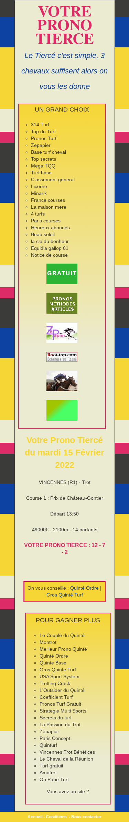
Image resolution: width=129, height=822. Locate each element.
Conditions (56, 816)
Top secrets (43, 159)
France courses (48, 200)
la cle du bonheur (50, 241)
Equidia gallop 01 (49, 248)
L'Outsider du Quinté (62, 690)
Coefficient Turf (56, 697)
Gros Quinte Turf (58, 669)
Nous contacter (86, 816)
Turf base (41, 172)
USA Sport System (59, 676)
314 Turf (40, 124)
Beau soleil (43, 234)
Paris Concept (55, 738)
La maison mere (48, 207)
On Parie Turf (54, 779)
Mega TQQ (43, 166)
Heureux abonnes (50, 227)
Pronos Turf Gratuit (60, 704)
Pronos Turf (43, 138)
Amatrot (48, 772)
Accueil (35, 816)
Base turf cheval (48, 152)
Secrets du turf (56, 717)
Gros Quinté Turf (64, 595)
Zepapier (41, 145)
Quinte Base (53, 662)
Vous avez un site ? (68, 791)
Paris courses (46, 220)
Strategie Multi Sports (63, 711)
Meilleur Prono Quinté (63, 649)
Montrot (48, 642)
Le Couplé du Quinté (62, 635)
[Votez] (62, 274)
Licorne (39, 186)
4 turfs (38, 214)
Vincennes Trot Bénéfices (67, 752)
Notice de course (49, 255)
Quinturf (48, 745)
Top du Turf (43, 131)
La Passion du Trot (60, 724)
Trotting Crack (55, 683)
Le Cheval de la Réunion (66, 759)
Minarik (39, 193)
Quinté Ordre (84, 588)
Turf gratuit (51, 765)
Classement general (53, 179)
